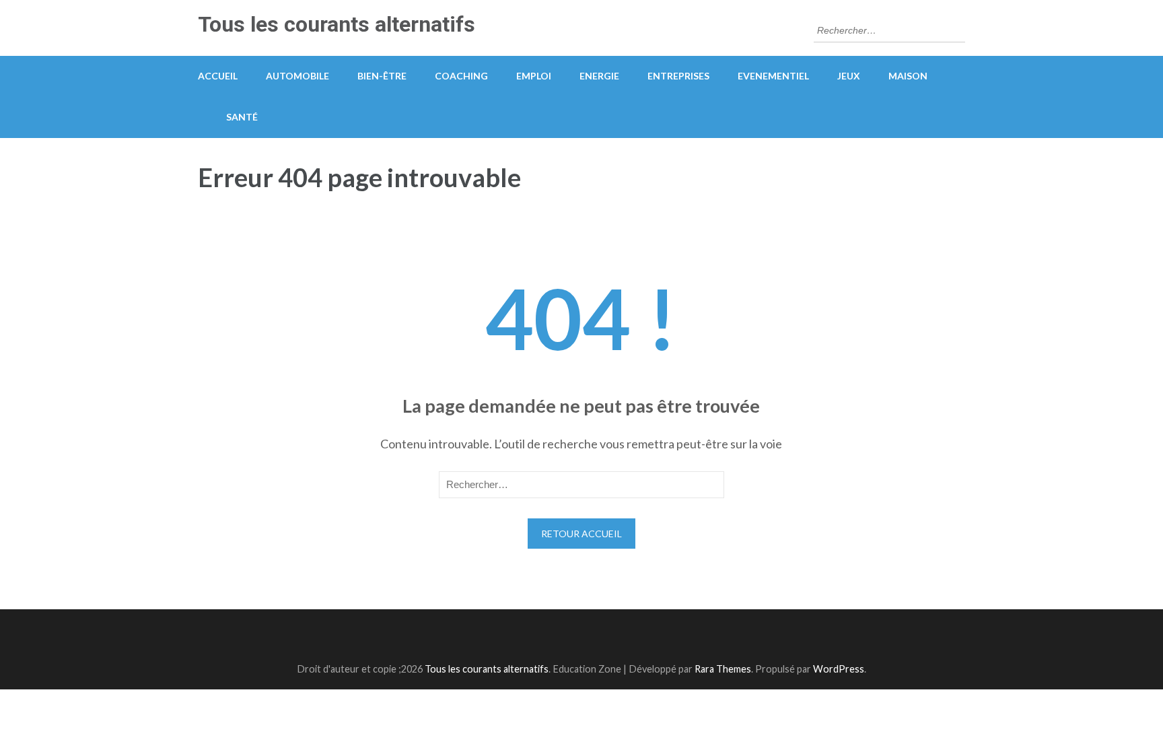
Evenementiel (773, 75)
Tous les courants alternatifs (336, 24)
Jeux (848, 75)
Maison (907, 75)
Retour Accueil (581, 533)
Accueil (218, 75)
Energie (599, 75)
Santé (242, 117)
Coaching (461, 75)
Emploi (533, 75)
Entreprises (678, 75)
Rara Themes (723, 669)
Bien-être (382, 75)
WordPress (838, 669)
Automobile (297, 75)
